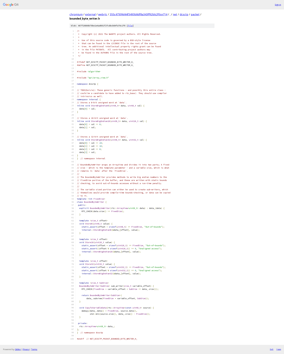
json (278, 349)
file (130, 25)
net (175, 14)
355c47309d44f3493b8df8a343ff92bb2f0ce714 (138, 14)
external (90, 14)
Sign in (278, 4)
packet (195, 14)
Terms (34, 349)
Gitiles (18, 349)
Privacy (25, 349)
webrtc (102, 14)
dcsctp (184, 14)
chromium (76, 14)
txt (271, 349)
